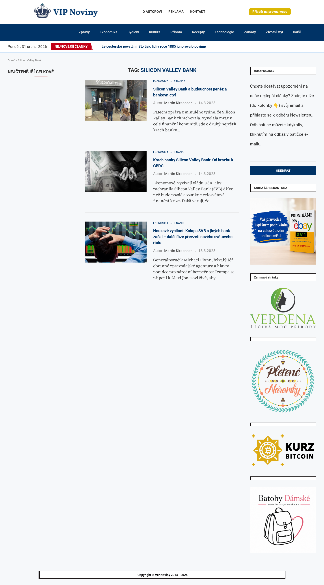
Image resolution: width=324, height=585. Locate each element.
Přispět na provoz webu (269, 12)
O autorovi (152, 12)
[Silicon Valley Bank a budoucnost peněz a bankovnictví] (116, 100)
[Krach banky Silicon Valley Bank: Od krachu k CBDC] (116, 171)
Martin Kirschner (178, 103)
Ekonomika (108, 32)
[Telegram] (313, 47)
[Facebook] (270, 47)
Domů (11, 60)
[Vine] (300, 47)
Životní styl (274, 32)
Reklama (176, 12)
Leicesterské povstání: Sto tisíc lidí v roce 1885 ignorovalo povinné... (156, 46)
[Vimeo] (306, 47)
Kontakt (197, 12)
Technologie (224, 32)
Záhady (250, 32)
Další (297, 32)
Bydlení (133, 32)
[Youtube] (292, 47)
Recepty (198, 32)
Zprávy (84, 32)
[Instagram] (276, 47)
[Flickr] (284, 47)
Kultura (154, 32)
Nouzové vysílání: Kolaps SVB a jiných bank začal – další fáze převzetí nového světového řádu (193, 236)
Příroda (176, 32)
